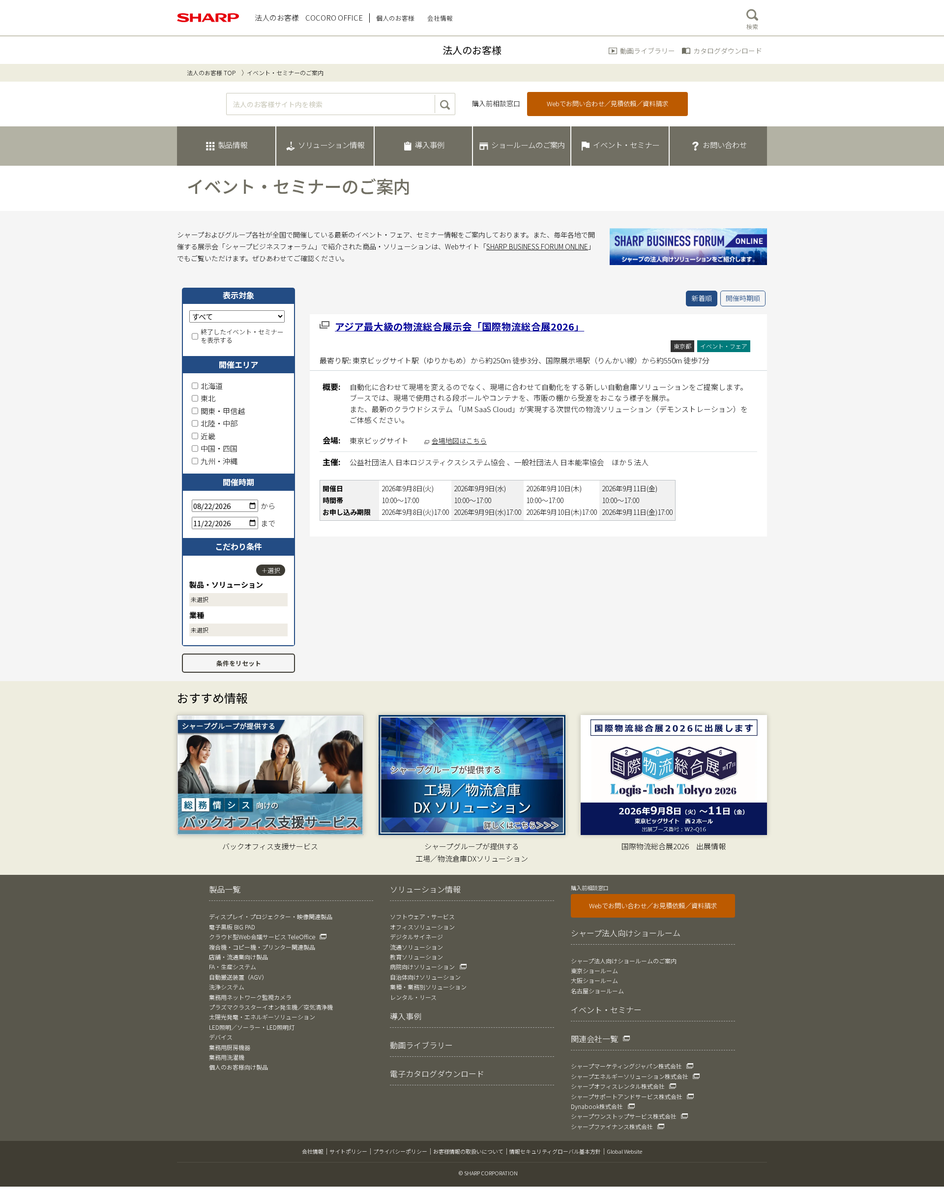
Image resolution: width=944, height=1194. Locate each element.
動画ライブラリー (647, 51)
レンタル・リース (413, 997)
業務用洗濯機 (226, 1057)
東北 (208, 398)
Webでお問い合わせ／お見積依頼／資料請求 (653, 905)
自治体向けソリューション (425, 977)
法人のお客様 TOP (211, 72)
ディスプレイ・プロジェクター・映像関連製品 (270, 916)
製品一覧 (224, 889)
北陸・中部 (219, 423)
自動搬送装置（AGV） (238, 977)
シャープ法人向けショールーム (625, 933)
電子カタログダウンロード (437, 1073)
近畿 (208, 436)
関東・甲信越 (223, 411)
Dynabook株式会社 (597, 1106)
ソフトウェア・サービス (422, 916)
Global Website (624, 1151)
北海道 (212, 386)
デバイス (221, 1037)
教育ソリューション (416, 957)
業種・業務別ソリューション (428, 987)
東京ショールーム (594, 970)
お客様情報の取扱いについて (468, 1151)
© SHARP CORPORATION (488, 1173)
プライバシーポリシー (400, 1151)
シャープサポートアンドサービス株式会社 (626, 1096)
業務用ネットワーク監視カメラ (250, 997)
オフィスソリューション (422, 927)
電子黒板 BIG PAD (232, 927)
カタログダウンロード (727, 51)
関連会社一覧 (594, 1039)
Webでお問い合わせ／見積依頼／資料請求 (607, 103)
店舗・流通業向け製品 (238, 957)
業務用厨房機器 (229, 1047)
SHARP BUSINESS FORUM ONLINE (537, 246)
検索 (752, 26)
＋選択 (270, 570)
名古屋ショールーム (597, 990)
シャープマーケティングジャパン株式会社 (626, 1066)
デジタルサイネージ (416, 936)
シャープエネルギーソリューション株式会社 (629, 1076)
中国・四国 (219, 448)
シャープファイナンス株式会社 (612, 1126)
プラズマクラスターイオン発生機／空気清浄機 (271, 1007)
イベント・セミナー (606, 1009)
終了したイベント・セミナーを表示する (242, 336)
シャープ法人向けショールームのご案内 (624, 960)
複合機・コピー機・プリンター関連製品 (262, 947)
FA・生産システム (232, 966)
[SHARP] (208, 18)
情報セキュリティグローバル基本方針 (555, 1151)
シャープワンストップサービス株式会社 (624, 1116)
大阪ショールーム (594, 980)
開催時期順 (743, 298)
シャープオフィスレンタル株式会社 (618, 1086)
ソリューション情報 (425, 889)
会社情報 (313, 1151)
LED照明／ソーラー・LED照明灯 (252, 1027)
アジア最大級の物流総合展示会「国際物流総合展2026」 (459, 326)
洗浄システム (226, 987)
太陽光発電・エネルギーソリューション (262, 1017)
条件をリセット (238, 663)
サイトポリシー (348, 1151)
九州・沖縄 (219, 461)
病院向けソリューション (422, 966)
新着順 (701, 298)
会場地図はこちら (459, 441)
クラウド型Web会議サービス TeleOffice (262, 936)
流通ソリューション (416, 947)
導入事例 (405, 1016)
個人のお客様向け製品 (238, 1067)
